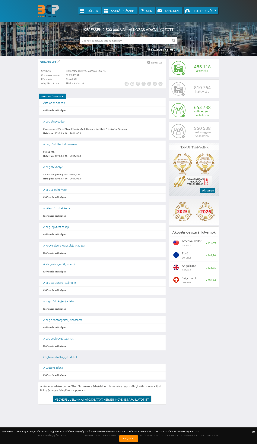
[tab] (52, 96)
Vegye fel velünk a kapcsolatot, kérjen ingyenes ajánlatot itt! (102, 399)
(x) (253, 431)
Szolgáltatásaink (123, 10)
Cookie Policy (182, 431)
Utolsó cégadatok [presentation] (52, 96)
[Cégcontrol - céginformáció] (48, 11)
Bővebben (208, 190)
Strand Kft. (48, 62)
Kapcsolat (172, 10)
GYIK (149, 10)
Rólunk (92, 10)
